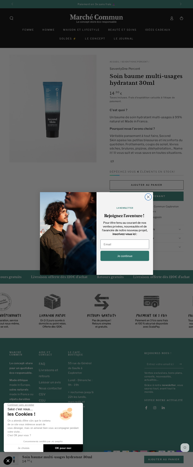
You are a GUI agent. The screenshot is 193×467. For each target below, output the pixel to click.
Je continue (124, 256)
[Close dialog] (148, 197)
